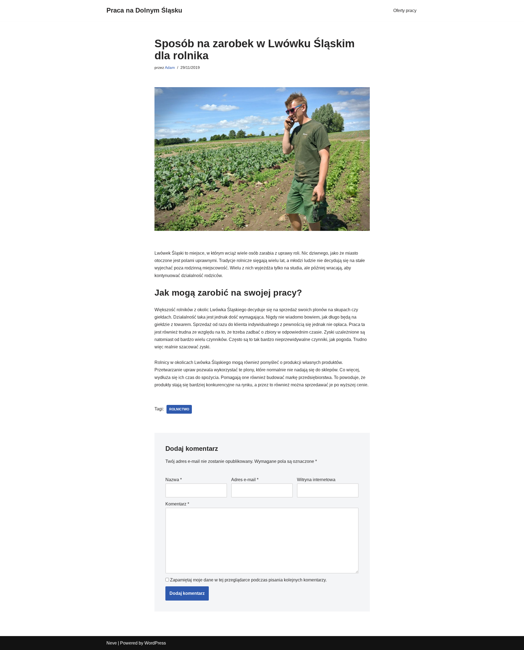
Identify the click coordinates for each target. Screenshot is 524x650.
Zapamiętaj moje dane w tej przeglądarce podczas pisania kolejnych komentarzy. (248, 580)
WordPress (155, 643)
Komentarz (177, 504)
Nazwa (173, 479)
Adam (170, 67)
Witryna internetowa (316, 479)
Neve (111, 643)
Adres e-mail (244, 479)
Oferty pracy (404, 10)
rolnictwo (179, 409)
